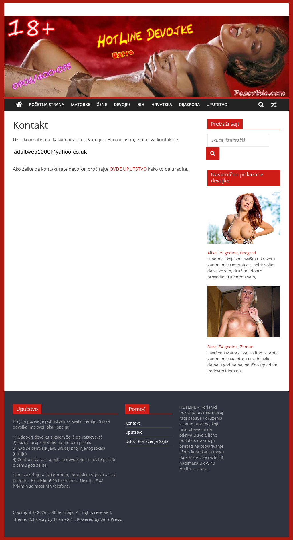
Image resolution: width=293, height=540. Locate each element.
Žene (102, 104)
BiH (141, 104)
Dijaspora (189, 104)
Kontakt (132, 423)
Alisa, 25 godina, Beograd (231, 253)
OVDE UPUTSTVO (128, 169)
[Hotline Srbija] (146, 19)
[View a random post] (274, 105)
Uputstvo (217, 104)
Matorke (80, 104)
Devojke (122, 104)
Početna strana (46, 104)
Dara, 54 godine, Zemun (230, 346)
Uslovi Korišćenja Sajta (147, 441)
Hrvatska (161, 104)
